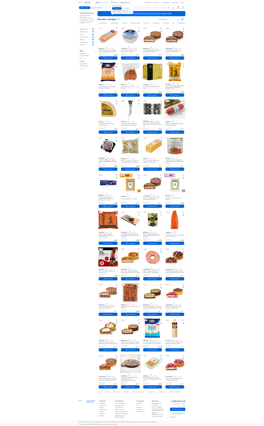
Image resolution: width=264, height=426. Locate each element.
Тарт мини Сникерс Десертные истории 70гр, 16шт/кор (151, 198)
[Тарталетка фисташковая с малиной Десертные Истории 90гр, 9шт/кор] (130, 328)
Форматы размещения (121, 411)
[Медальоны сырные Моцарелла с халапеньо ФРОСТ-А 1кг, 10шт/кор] (130, 146)
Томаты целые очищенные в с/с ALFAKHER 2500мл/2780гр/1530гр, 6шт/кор (174, 161)
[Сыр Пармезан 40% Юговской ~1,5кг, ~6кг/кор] (108, 109)
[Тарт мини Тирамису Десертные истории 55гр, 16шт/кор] (108, 292)
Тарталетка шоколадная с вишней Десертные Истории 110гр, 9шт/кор (174, 271)
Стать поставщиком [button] (120, 403)
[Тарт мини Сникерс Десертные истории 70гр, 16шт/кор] (152, 183)
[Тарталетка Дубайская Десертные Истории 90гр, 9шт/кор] (152, 36)
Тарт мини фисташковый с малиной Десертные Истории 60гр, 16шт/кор (152, 307)
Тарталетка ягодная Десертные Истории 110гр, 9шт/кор (173, 307)
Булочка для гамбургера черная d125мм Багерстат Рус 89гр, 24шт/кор (152, 124)
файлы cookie (89, 422)
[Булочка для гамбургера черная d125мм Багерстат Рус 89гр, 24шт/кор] (152, 108)
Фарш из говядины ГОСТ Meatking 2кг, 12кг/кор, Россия (174, 124)
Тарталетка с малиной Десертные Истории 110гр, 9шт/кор (174, 379)
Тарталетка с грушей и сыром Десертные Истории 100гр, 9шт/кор (108, 342)
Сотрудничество (119, 405)
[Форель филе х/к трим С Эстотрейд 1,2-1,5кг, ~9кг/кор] (174, 220)
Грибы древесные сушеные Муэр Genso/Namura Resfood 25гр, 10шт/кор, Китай (130, 235)
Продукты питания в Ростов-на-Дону (120, 416)
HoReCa (98, 2)
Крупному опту (103, 405)
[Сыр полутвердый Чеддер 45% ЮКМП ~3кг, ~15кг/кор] (152, 146)
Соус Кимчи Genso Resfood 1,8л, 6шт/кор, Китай (107, 271)
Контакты (182, 2)
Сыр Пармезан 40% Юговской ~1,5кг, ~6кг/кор (106, 124)
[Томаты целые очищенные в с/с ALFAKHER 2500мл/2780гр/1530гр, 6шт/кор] (174, 145)
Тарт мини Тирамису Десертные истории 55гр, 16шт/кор (107, 307)
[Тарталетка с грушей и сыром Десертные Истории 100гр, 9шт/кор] (108, 328)
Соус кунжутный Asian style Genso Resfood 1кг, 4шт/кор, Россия (174, 342)
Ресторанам (102, 403)
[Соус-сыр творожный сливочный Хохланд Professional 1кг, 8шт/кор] (152, 328)
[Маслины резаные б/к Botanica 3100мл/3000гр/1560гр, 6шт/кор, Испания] (152, 220)
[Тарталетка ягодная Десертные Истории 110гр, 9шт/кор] (174, 292)
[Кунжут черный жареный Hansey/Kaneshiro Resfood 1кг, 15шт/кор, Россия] (108, 220)
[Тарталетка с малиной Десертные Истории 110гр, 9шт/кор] (174, 363)
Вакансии (139, 407)
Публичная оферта (157, 407)
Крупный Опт (105, 2)
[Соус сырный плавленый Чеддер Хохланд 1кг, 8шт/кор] (108, 72)
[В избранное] (116, 28)
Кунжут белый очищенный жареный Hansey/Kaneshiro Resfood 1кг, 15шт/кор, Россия (174, 87)
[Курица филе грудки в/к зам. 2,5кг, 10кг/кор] (130, 72)
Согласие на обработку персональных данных (158, 409)
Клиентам (156, 2)
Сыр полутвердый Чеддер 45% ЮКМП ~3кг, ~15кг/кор (151, 161)
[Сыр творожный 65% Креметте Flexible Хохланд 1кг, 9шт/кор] (130, 109)
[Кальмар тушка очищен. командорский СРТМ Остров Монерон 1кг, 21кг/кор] (108, 183)
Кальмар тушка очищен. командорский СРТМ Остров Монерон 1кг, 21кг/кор (106, 198)
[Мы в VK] (176, 417)
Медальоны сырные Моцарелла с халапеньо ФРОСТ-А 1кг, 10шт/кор (130, 161)
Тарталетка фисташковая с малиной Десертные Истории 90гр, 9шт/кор (130, 342)
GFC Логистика (119, 407)
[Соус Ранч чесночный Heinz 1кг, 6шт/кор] (174, 183)
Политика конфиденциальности (157, 413)
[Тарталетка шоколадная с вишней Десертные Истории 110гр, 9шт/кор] (174, 257)
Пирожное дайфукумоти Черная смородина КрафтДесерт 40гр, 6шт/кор (108, 161)
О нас (138, 405)
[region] (87, 19)
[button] (174, 7)
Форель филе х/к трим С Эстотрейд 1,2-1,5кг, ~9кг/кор (174, 235)
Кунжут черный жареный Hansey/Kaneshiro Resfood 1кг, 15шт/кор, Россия (106, 235)
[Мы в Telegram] (173, 417)
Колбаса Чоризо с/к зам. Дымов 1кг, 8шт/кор (130, 307)
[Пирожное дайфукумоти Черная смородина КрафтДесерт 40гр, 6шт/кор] (108, 145)
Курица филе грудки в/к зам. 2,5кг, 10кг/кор (130, 87)
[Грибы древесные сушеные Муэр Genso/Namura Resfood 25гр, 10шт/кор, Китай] (130, 220)
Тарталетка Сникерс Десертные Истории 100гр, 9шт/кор (173, 51)
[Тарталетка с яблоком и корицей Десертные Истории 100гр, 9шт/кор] (130, 257)
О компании (174, 2)
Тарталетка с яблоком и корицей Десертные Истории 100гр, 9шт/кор (130, 271)
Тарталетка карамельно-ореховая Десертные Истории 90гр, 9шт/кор (107, 379)
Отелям (101, 407)
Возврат (101, 416)
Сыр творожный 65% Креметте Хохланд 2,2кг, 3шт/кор (129, 51)
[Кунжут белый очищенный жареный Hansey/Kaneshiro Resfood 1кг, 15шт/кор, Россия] (174, 71)
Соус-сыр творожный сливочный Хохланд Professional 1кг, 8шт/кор (152, 342)
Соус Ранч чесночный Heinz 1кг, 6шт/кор (173, 198)
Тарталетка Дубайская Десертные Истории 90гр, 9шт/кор (152, 51)
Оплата (101, 411)
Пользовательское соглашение (157, 404)
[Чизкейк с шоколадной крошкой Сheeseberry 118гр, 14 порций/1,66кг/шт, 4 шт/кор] (130, 363)
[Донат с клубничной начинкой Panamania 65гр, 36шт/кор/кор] (152, 257)
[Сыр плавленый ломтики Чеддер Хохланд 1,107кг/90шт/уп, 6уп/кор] (108, 36)
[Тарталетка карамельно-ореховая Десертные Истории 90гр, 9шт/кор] (108, 363)
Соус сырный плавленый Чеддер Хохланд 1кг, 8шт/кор (107, 87)
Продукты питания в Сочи (121, 413)
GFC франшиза (149, 2)
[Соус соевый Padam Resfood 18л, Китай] (152, 72)
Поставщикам (165, 2)
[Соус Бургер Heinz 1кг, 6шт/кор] (130, 183)
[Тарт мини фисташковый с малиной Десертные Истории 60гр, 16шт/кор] (152, 292)
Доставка (101, 413)
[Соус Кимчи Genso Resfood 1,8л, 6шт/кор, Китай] (108, 257)
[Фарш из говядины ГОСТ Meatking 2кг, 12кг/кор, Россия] (174, 109)
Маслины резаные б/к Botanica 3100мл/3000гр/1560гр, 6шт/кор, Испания (152, 235)
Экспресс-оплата (119, 409)
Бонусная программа (157, 416)
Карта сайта (140, 409)
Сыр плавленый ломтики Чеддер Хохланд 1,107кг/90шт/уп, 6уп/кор (107, 51)
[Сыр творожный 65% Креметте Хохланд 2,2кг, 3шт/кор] (130, 36)
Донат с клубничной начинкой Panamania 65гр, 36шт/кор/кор (151, 271)
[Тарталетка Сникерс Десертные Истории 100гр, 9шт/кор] (174, 36)
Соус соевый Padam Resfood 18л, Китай (151, 87)
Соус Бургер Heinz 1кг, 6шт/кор (129, 199)
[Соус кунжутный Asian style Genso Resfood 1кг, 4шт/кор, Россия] (174, 328)
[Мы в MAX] (171, 417)
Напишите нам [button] (140, 411)
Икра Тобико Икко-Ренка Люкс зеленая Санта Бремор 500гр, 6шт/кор (152, 379)
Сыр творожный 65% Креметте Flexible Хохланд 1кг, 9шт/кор (129, 124)
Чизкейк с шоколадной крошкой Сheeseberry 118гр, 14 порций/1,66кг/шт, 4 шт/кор (129, 379)
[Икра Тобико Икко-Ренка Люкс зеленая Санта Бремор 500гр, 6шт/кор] (152, 363)
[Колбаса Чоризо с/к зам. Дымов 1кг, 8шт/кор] (130, 292)
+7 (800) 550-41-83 (124, 2)
